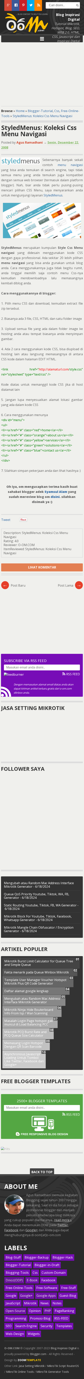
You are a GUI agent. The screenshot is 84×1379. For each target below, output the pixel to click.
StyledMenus (53, 195)
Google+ (31, 1230)
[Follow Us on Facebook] (15, 5)
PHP (48, 1311)
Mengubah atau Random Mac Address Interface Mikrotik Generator (32, 1000)
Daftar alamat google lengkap (26, 991)
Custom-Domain (54, 1273)
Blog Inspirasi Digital (63, 1348)
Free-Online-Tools (19, 1288)
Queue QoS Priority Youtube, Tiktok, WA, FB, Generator (36, 896)
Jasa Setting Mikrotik (32, 1366)
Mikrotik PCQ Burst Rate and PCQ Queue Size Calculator (25, 1034)
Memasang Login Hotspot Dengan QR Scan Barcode (23, 1045)
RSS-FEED (61, 1318)
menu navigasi (70, 165)
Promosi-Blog (40, 1318)
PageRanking (64, 1311)
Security (46, 1326)
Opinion (35, 1311)
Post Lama (69, 585)
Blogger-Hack (63, 1257)
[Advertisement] (42, 73)
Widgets (34, 1334)
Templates (64, 1326)
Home (20, 111)
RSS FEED (72, 674)
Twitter (62, 1225)
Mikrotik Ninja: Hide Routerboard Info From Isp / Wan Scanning (28, 1011)
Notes (57, 1303)
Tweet (5, 520)
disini (55, 497)
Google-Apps (46, 1296)
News (44, 1303)
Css (56, 111)
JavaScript (13, 1303)
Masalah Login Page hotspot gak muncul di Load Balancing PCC (28, 1022)
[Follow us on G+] (8, 5)
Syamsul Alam (56, 492)
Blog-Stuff (13, 1257)
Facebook (11, 1230)
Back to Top (42, 1172)
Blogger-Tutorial (40, 111)
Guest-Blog (68, 1296)
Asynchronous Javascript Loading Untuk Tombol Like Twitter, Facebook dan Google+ (24, 1059)
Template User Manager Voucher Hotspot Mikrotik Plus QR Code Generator (35, 982)
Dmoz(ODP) (14, 1280)
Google (11, 1296)
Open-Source (15, 1311)
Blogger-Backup (37, 1257)
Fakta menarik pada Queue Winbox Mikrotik (36, 972)
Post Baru (14, 585)
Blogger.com (38, 1354)
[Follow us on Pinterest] (23, 5)
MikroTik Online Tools (20, 1372)
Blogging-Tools (17, 1273)
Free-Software (46, 1288)
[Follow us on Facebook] (38, 5)
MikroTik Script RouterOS (63, 1366)
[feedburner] (14, 674)
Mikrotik (30, 1303)
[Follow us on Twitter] (31, 5)
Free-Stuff (68, 1288)
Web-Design (15, 1334)
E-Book (32, 1280)
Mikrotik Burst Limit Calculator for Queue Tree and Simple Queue (38, 963)
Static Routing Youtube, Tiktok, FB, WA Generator (40, 905)
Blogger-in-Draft (47, 1265)
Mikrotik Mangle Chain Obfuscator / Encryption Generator (38, 929)
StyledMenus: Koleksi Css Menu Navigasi (42, 116)
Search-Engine (26, 1326)
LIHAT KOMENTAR (42, 567)
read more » (63, 1220)
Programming (16, 1318)
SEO (9, 1326)
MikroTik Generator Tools (52, 1372)
